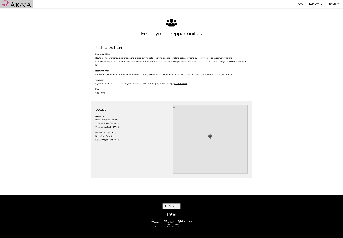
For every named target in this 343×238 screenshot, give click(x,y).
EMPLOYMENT (317, 4)
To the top (173, 206)
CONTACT (336, 4)
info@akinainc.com (110, 140)
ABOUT (301, 4)
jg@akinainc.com (179, 83)
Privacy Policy (171, 224)
